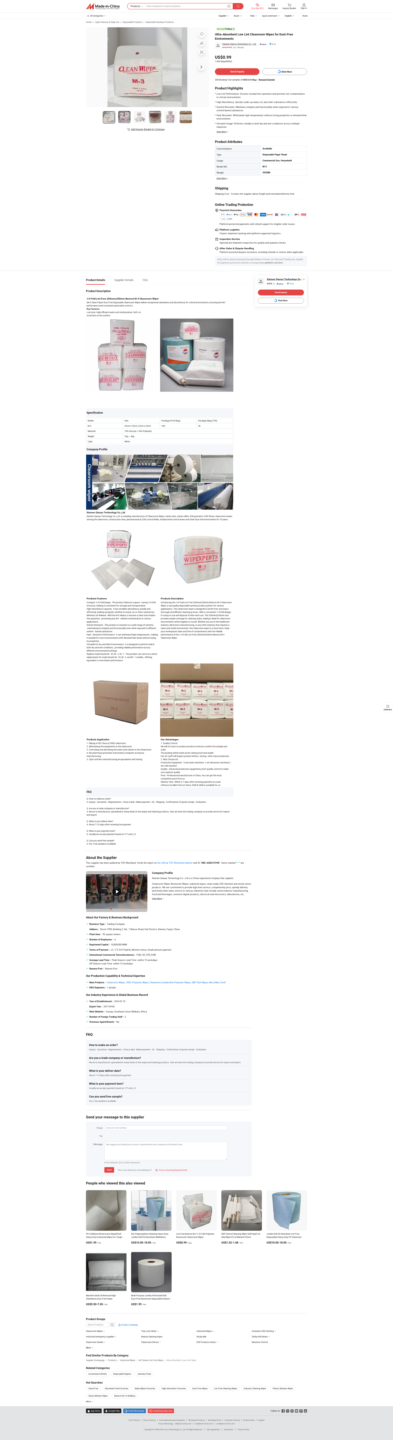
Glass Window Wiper (98, 1395)
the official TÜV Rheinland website (175, 862)
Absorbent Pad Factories (116, 1388)
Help (252, 15)
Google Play (112, 1410)
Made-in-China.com (183, 1423)
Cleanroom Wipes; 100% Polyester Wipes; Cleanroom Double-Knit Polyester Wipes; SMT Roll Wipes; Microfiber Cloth (166, 982)
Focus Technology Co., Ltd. (175, 1429)
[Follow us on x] (287, 1410)
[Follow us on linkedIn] (305, 1410)
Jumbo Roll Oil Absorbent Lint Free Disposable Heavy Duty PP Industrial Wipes (284, 1237)
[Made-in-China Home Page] (102, 6)
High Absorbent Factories (174, 1388)
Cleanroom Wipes (94, 1331)
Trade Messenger (134, 1410)
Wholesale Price (214, 1420)
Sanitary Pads (144, 1373)
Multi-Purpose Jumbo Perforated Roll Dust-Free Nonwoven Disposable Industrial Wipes (151, 1298)
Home (89, 22)
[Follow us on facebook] (283, 1410)
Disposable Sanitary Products (160, 22)
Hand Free (93, 1388)
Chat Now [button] (286, 71)
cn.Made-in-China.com (225, 1423)
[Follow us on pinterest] (301, 1410)
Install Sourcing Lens (162, 1410)
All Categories (96, 15)
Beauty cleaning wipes (151, 1336)
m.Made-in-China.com (204, 1423)
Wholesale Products (196, 1420)
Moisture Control (260, 1342)
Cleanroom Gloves (150, 1342)
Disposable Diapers (122, 1373)
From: (100, 1128)
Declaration (228, 1429)
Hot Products (134, 1420)
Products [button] (135, 6)
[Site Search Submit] (238, 6)
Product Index (249, 1420)
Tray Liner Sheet (148, 1331)
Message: (98, 1144)
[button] (228, 6)
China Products (149, 1420)
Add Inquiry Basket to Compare (148, 129)
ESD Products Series (206, 1342)
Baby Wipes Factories (145, 1388)
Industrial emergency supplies (100, 1336)
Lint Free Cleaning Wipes (225, 1388)
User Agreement (213, 1429)
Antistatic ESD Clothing (263, 1331)
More (88, 1401)
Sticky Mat (201, 1336)
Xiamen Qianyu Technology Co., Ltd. (239, 43)
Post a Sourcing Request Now (171, 1170)
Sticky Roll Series (260, 1336)
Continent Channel (232, 1420)
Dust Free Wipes (200, 1388)
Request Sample (267, 79)
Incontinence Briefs (97, 1373)
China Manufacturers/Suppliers (172, 1420)
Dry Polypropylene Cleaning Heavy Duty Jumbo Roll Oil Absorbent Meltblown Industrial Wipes (149, 1237)
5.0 (271, 283)
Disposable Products (132, 22)
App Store (94, 1410)
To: (101, 1136)
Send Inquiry (237, 71)
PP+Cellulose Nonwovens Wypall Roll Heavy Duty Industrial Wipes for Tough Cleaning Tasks (104, 1237)
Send (109, 1169)
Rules (305, 15)
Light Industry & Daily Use (107, 22)
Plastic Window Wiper (283, 1388)
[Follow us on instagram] (292, 1410)
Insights (261, 1420)
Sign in (304, 8)
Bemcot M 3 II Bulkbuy (124, 1395)
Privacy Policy (243, 1429)
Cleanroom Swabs (94, 1342)
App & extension (269, 15)
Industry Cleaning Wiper (255, 1388)
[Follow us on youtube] (296, 1410)
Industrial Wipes (204, 1331)
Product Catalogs (129, 1324)
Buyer (236, 15)
